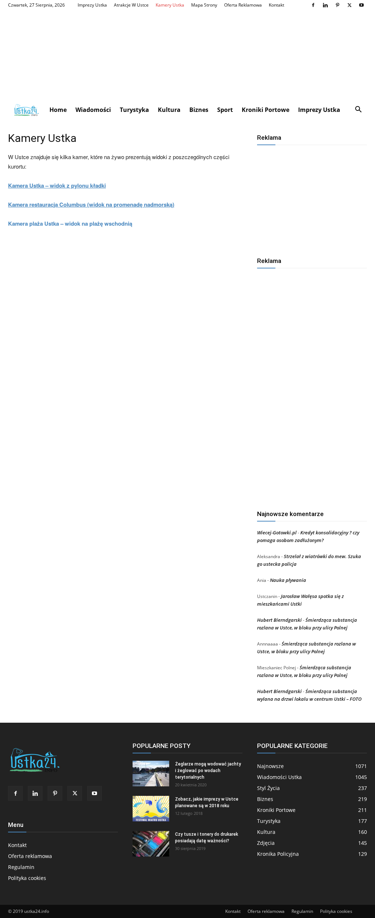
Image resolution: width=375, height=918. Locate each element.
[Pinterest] (337, 5)
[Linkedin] (325, 5)
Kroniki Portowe (265, 110)
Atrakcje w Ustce (131, 5)
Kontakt (276, 5)
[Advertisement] (187, 55)
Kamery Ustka (170, 5)
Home (58, 110)
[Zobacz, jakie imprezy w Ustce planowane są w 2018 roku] (151, 808)
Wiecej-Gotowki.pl (277, 532)
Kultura (169, 110)
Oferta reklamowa (243, 5)
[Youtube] (361, 5)
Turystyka (134, 110)
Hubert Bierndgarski (279, 620)
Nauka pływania (288, 580)
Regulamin (21, 867)
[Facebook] (313, 5)
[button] (358, 110)
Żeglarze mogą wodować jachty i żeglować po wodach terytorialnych (208, 770)
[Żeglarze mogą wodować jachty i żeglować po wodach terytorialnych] (151, 773)
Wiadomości (93, 110)
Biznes (198, 110)
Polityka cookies (27, 877)
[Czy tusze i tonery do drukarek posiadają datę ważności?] (151, 844)
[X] (349, 5)
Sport (225, 110)
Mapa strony (204, 5)
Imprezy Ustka (92, 5)
